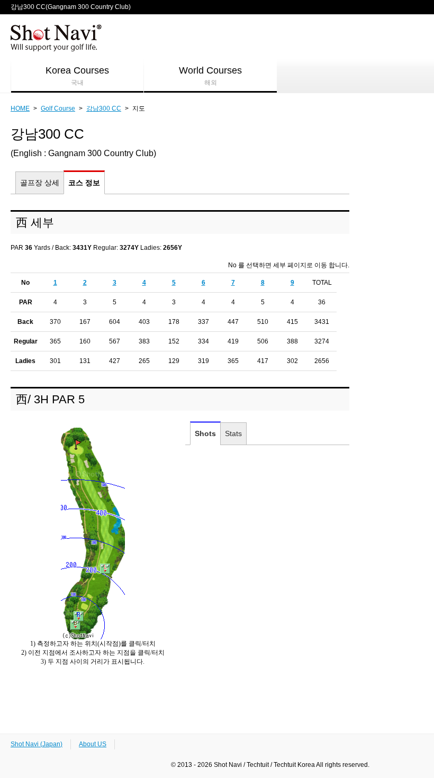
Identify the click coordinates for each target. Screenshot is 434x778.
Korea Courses (77, 75)
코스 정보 (84, 182)
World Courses (210, 75)
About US (92, 744)
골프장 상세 (39, 182)
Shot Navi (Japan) (36, 744)
